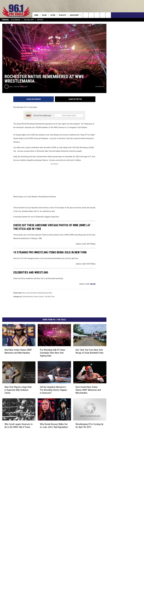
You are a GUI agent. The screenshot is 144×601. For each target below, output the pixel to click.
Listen (52, 15)
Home (36, 15)
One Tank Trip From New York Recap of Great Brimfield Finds (89, 351)
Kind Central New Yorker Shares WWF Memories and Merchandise (88, 390)
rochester (33, 293)
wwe (50, 293)
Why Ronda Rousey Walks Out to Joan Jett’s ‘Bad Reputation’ (54, 425)
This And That (49, 296)
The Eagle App (29, 20)
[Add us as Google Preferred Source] (91, 15)
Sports (41, 296)
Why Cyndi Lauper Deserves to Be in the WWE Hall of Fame (18, 425)
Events (36, 296)
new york (26, 293)
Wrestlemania (43, 293)
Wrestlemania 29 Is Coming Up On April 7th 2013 (89, 425)
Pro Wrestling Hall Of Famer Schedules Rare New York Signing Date (52, 353)
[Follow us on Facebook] (97, 15)
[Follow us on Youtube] (108, 15)
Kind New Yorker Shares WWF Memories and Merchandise (18, 351)
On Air (44, 15)
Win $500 (40, 20)
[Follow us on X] (102, 15)
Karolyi (92, 284)
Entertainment (27, 296)
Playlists (62, 15)
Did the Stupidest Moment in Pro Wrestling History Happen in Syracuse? (53, 390)
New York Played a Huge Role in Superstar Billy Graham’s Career (18, 390)
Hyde (10, 86)
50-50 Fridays (15, 20)
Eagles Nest (74, 15)
